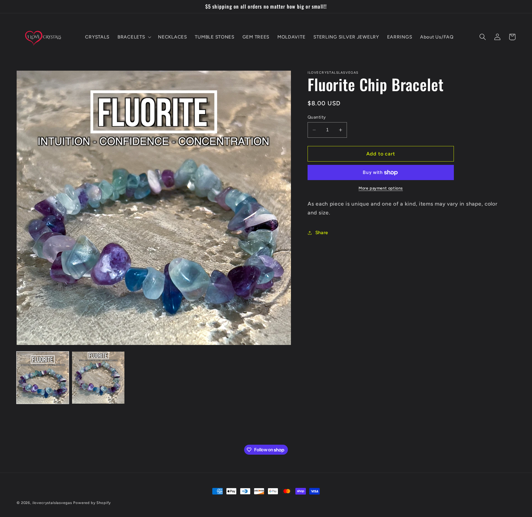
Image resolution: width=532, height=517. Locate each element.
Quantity (317, 117)
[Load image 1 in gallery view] (43, 378)
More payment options (381, 188)
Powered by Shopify (92, 502)
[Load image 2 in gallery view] (98, 378)
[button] (134, 37)
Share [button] (321, 232)
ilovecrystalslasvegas (52, 502)
